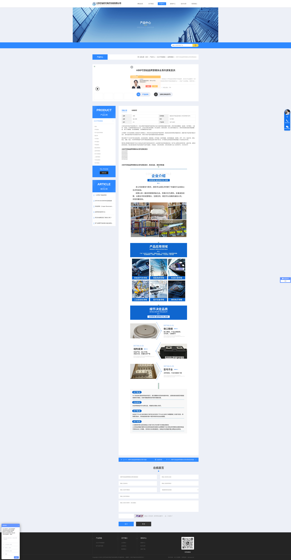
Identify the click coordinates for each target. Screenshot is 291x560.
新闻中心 (173, 3)
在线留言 (134, 110)
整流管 (96, 135)
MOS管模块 (98, 153)
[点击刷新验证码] (139, 516)
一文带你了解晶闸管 (101, 195)
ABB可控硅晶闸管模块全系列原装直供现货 (182, 459)
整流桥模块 (97, 147)
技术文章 (183, 3)
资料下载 (142, 549)
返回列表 (159, 459)
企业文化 (123, 546)
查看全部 (104, 172)
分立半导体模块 (161, 57)
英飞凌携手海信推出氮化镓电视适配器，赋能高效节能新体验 (104, 223)
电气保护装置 (99, 546)
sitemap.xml (191, 557)
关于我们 (151, 3)
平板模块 (97, 144)
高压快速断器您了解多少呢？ (103, 217)
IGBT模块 (97, 163)
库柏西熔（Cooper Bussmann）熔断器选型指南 (104, 206)
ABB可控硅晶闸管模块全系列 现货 (137, 459)
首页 (146, 57)
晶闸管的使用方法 (100, 212)
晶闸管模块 (171, 57)
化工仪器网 (177, 557)
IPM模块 (97, 129)
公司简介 (123, 542)
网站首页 (140, 3)
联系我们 (194, 3)
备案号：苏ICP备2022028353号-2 (135, 557)
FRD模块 (97, 141)
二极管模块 (97, 156)
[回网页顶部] (287, 117)
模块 (96, 126)
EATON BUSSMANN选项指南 (103, 200)
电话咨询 (287, 122)
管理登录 (183, 557)
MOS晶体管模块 (99, 132)
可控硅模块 (97, 160)
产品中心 (162, 3)
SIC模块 (97, 138)
